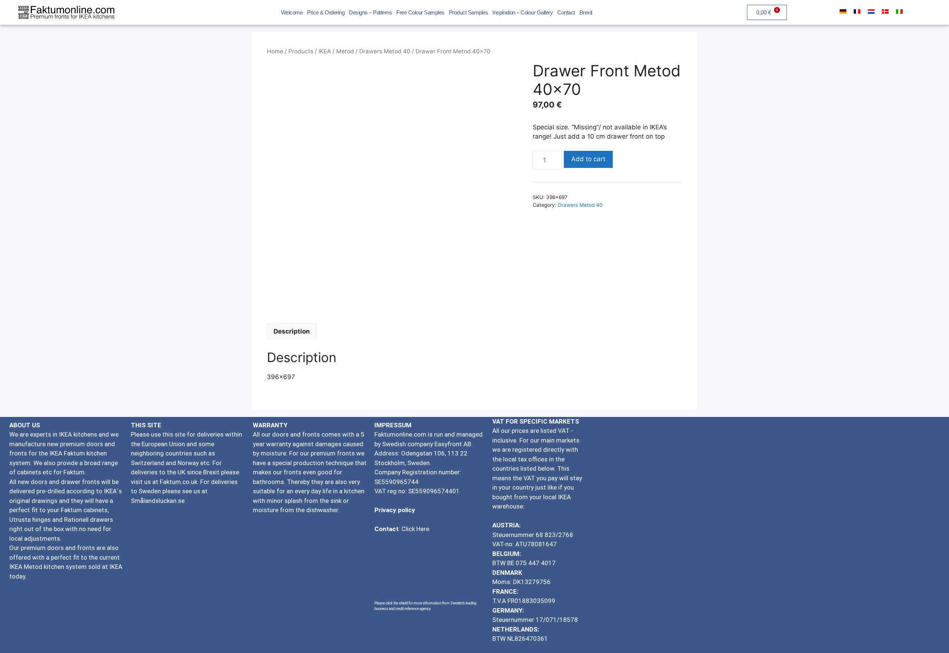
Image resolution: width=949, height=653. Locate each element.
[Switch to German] (843, 11)
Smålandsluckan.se (158, 500)
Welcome (292, 12)
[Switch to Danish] (885, 11)
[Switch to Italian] (899, 11)
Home (275, 51)
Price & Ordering (325, 12)
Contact (566, 12)
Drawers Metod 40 (384, 51)
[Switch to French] (857, 11)
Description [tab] (292, 331)
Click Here (415, 529)
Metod (345, 51)
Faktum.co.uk (178, 481)
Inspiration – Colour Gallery (522, 12)
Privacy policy (394, 510)
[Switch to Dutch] (871, 11)
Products (300, 51)
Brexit (585, 12)
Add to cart (588, 159)
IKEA (324, 51)
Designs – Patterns (370, 12)
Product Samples (468, 12)
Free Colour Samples (420, 12)
